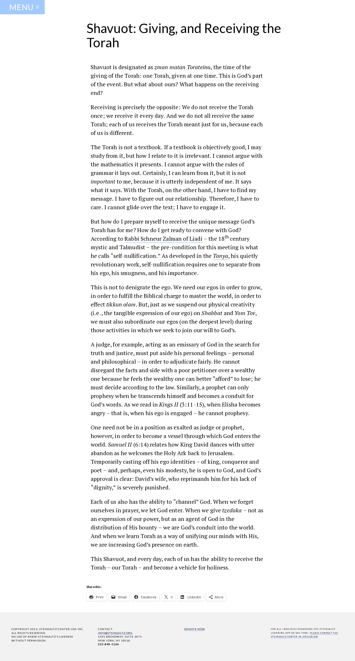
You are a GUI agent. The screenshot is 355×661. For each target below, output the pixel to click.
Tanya (220, 255)
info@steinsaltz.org (115, 632)
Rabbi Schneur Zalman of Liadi (163, 238)
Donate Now (194, 629)
